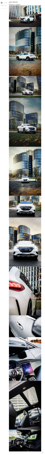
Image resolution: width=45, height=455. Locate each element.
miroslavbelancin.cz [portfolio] (4, 5)
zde (14, 4)
